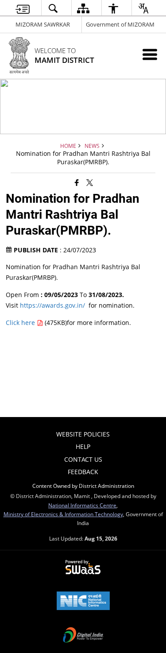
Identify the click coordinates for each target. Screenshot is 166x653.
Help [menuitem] (83, 446)
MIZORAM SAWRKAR (42, 24)
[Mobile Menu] (150, 54)
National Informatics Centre (82, 505)
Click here (21, 322)
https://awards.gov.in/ (52, 305)
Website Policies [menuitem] (83, 434)
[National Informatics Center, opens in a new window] (83, 601)
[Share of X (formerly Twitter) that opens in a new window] (89, 181)
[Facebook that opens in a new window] (76, 181)
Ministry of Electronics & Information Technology (63, 514)
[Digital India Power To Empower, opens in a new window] (83, 635)
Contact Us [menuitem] (83, 459)
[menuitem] (22, 8)
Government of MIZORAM (120, 24)
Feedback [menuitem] (83, 472)
